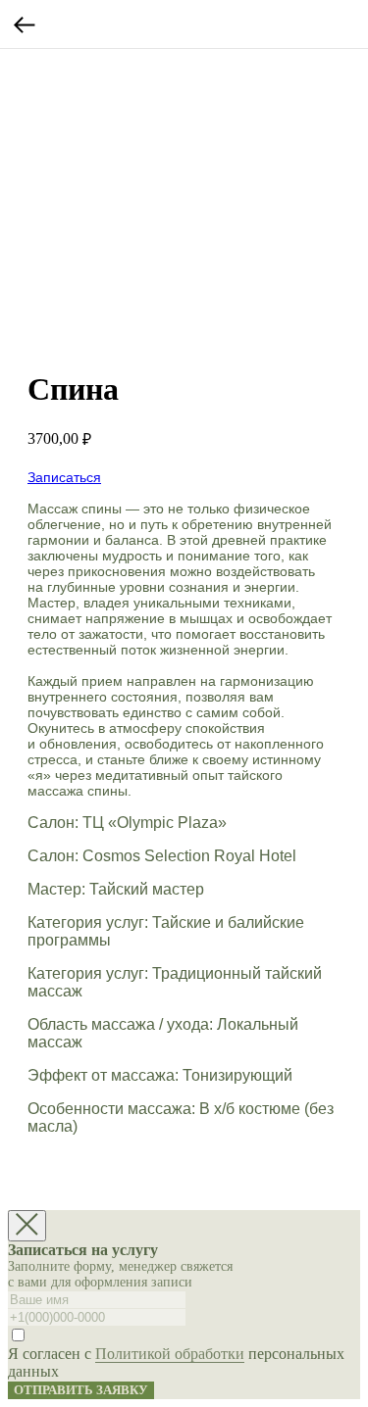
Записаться (64, 477)
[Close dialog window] (27, 1225)
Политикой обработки (169, 1353)
